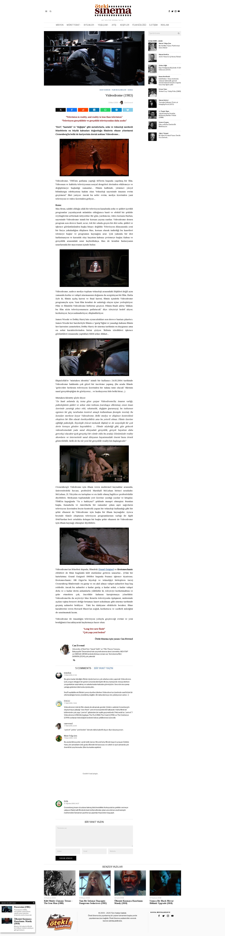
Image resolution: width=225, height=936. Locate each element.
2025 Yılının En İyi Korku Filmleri (170, 57)
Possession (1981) (22, 907)
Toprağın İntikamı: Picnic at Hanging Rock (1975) (168, 103)
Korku (130, 90)
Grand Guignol (106, 569)
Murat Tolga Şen (70, 736)
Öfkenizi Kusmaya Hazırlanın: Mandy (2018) (128, 902)
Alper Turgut (163, 133)
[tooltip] (169, 11)
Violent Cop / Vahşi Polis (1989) (170, 91)
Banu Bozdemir (164, 76)
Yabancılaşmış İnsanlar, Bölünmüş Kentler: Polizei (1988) (167, 115)
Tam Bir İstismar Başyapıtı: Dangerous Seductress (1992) (93, 902)
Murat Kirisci (163, 100)
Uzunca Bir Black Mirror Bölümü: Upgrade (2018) (162, 902)
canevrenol (68, 723)
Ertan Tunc (163, 89)
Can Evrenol (128, 103)
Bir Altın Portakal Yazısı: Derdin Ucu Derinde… (169, 136)
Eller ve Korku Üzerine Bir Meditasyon (167, 125)
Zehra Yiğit (163, 65)
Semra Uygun (164, 122)
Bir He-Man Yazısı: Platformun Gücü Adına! (169, 47)
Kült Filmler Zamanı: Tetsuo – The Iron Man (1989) (58, 902)
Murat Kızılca (164, 54)
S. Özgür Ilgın (164, 111)
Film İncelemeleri (119, 90)
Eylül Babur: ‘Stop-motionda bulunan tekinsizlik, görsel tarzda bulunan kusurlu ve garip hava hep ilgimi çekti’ (170, 82)
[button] (178, 33)
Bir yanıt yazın (103, 668)
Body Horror (105, 90)
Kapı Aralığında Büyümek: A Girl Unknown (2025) (170, 69)
